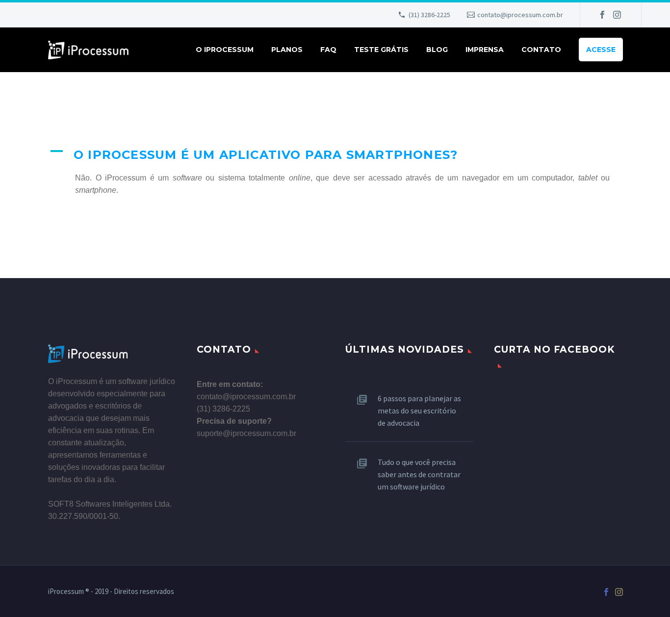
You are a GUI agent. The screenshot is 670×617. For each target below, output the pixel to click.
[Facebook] (602, 15)
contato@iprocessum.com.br (520, 14)
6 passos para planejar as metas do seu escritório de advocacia (419, 410)
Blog (437, 49)
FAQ (328, 49)
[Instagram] (617, 15)
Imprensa (484, 49)
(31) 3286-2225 (429, 14)
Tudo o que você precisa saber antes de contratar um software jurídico (419, 474)
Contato (541, 49)
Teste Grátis (381, 49)
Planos (287, 49)
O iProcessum (225, 49)
